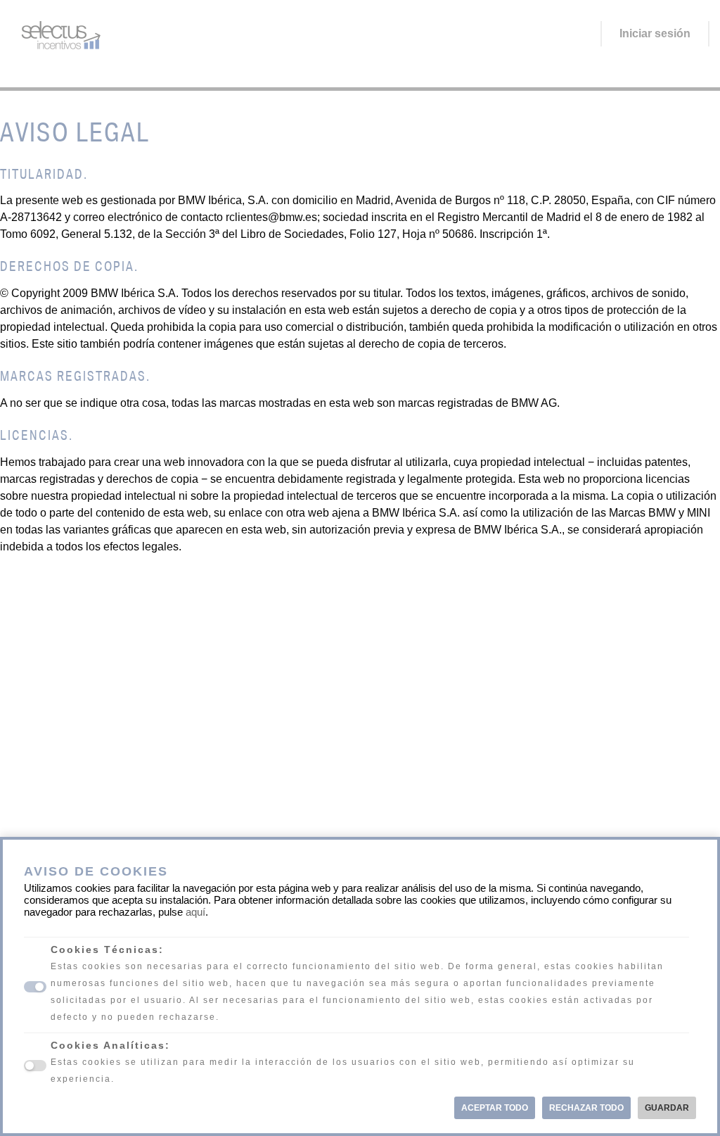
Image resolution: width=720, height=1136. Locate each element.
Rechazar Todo (586, 1108)
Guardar (667, 1108)
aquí (195, 912)
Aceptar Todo (494, 1108)
